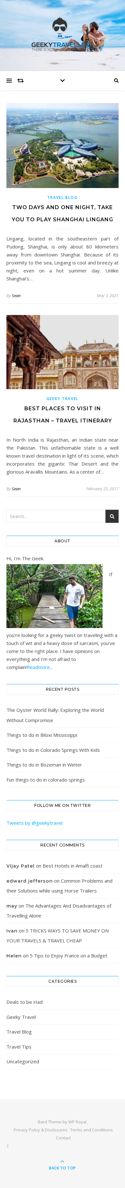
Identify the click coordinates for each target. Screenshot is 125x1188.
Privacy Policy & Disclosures (41, 1130)
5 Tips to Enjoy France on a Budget (68, 955)
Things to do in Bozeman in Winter (44, 764)
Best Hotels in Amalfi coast (73, 865)
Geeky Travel (62, 398)
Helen (14, 956)
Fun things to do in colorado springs (45, 779)
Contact (63, 1138)
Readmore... (40, 667)
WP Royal (77, 1122)
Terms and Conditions (91, 1130)
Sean (16, 295)
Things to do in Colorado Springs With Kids (53, 750)
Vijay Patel (20, 866)
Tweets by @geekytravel (34, 823)
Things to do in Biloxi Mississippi (41, 735)
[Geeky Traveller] (62, 34)
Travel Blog (62, 197)
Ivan (12, 931)
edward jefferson (29, 881)
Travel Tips (18, 1046)
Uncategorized (22, 1061)
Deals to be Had (24, 1002)
